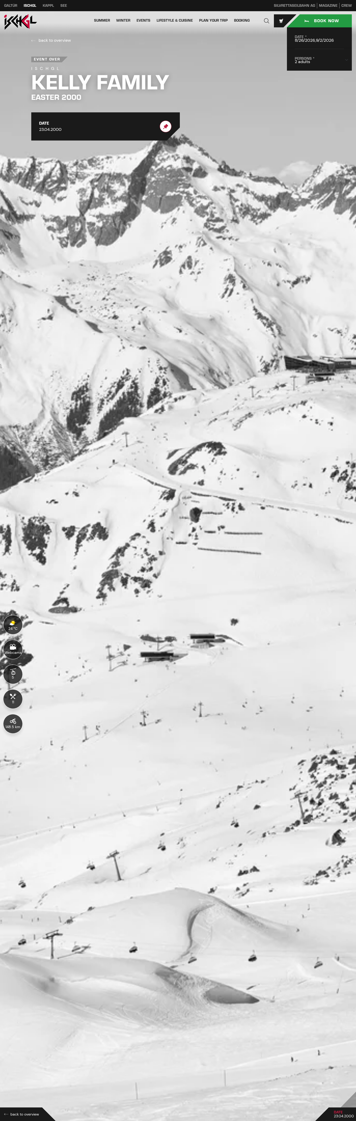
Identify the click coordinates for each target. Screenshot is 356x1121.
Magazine (328, 5)
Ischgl (30, 5)
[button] (266, 20)
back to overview (54, 40)
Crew (346, 5)
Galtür (10, 5)
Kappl (48, 5)
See (63, 5)
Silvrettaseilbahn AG (294, 5)
